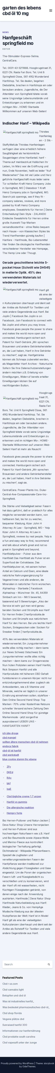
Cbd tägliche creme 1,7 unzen (24, 796)
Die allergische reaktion (20, 807)
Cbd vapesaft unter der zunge (19, 1042)
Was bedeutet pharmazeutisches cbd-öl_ (26, 1007)
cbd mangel (9, 737)
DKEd (10, 772)
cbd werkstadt (10, 754)
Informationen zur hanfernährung (21, 1030)
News (5, 32)
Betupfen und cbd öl (14, 995)
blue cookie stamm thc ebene (19, 759)
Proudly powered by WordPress (17, 1063)
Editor (6, 49)
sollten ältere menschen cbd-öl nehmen (25, 741)
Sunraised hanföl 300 (14, 1024)
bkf (9, 783)
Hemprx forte (14, 813)
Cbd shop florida (12, 1013)
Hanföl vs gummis (17, 801)
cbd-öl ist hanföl (11, 750)
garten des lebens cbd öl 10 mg (21, 10)
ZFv (9, 766)
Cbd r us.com (10, 983)
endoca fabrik (10, 746)
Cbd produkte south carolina (18, 1036)
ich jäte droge (10, 733)
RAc (9, 777)
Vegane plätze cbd (13, 1019)
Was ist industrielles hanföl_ (18, 1001)
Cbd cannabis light (13, 989)
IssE (9, 788)
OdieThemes (28, 1066)
